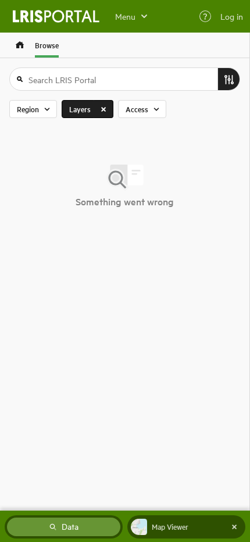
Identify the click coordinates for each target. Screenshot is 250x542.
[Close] (103, 109)
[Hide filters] (228, 79)
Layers (80, 109)
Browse (47, 45)
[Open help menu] (205, 16)
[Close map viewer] (234, 527)
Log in (231, 16)
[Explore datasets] (19, 45)
